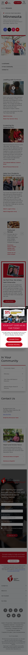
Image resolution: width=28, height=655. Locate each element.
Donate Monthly (14, 344)
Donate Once (14, 339)
